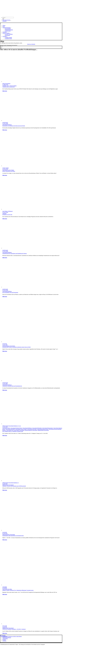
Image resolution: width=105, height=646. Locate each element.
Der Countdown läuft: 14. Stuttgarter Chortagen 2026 (12, 431)
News (8, 85)
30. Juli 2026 (4, 483)
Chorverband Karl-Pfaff (10, 429)
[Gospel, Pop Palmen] (21, 287)
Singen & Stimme (13, 85)
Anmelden (4, 21)
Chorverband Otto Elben (32, 429)
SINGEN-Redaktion (6, 83)
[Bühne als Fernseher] (21, 380)
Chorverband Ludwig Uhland (8, 170)
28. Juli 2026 (4, 533)
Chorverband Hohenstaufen (47, 428)
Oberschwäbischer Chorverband (8, 345)
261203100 (4, 343)
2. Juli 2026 (4, 626)
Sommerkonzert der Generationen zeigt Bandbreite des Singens (14, 253)
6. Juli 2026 (4, 588)
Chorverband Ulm (9, 430)
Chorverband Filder (6, 428)
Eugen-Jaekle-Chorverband (19, 430)
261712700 (4, 625)
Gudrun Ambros (5, 167)
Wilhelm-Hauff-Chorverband (43, 430)
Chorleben (4, 85)
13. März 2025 (5, 84)
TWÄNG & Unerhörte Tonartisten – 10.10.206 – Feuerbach (14, 629)
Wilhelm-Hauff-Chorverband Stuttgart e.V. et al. (11, 425)
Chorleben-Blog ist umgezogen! (8, 86)
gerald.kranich (5, 122)
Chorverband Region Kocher (42, 429)
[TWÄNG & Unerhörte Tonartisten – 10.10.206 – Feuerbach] (26, 623)
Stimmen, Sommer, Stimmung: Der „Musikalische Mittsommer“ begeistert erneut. (18, 590)
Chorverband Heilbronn (7, 124)
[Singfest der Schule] (21, 120)
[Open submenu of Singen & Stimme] (9, 33)
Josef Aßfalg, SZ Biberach (7, 211)
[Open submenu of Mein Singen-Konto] (10, 20)
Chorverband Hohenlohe (37, 428)
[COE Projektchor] (32, 584)
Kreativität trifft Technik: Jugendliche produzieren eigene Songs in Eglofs (16, 347)
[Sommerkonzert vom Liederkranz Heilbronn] (21, 248)
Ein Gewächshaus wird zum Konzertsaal (10, 292)
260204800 (4, 586)
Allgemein (4, 213)
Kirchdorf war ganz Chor (7, 214)
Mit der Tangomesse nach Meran (8, 171)
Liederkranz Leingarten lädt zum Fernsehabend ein (12, 385)
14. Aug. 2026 (5, 123)
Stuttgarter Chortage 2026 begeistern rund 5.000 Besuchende (14, 485)
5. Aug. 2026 (4, 344)
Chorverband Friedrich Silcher (16, 428)
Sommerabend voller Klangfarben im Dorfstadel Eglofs (13, 535)
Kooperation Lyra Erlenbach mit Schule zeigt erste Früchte (13, 125)
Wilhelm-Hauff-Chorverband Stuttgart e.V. (10, 482)
